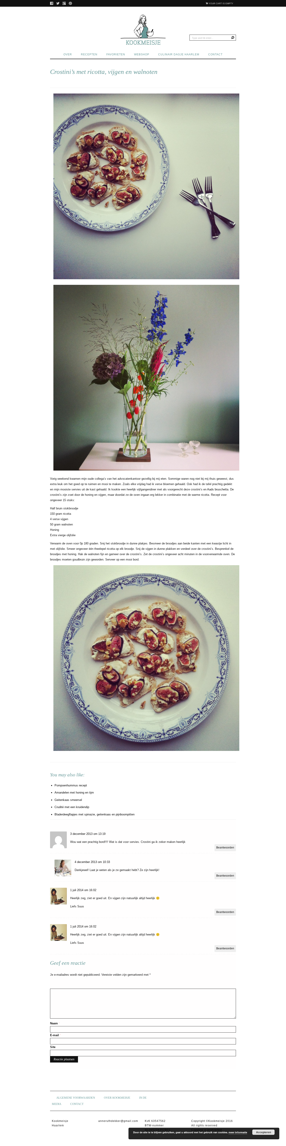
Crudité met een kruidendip (72, 807)
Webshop (141, 54)
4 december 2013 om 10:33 (92, 862)
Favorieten (115, 54)
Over (67, 54)
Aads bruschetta (217, 489)
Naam (55, 1023)
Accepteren (263, 1132)
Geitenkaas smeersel (68, 800)
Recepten (89, 54)
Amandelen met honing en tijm (74, 792)
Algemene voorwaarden (75, 1097)
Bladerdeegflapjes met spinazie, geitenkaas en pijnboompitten (95, 814)
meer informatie (238, 1132)
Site (52, 1047)
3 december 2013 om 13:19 (87, 834)
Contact (215, 54)
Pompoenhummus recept (71, 785)
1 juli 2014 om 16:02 (83, 890)
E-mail (55, 1035)
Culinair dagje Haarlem (178, 54)
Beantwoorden (225, 847)
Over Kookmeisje (117, 1097)
